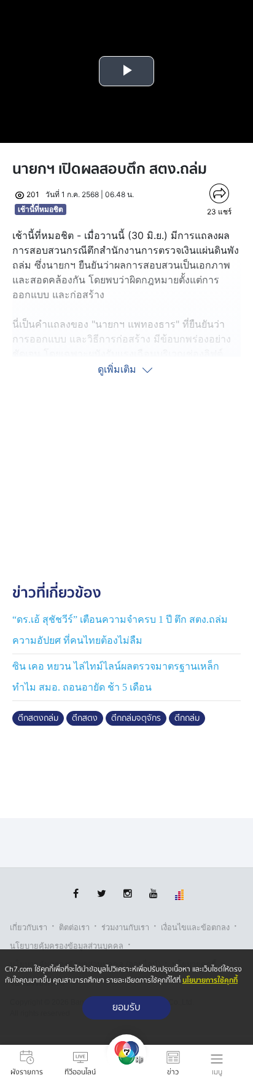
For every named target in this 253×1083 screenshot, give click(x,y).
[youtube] (153, 893)
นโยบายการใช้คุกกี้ (210, 980)
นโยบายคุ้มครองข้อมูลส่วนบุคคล (66, 946)
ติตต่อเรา (74, 927)
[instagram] (127, 893)
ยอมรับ (126, 1007)
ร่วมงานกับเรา (125, 927)
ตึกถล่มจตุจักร (136, 718)
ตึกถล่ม (187, 718)
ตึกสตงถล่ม (38, 718)
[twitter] (101, 893)
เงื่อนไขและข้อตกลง (195, 927)
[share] (219, 193)
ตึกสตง (85, 718)
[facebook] (76, 893)
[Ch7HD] (126, 1064)
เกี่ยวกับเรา (28, 927)
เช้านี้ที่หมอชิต (40, 209)
